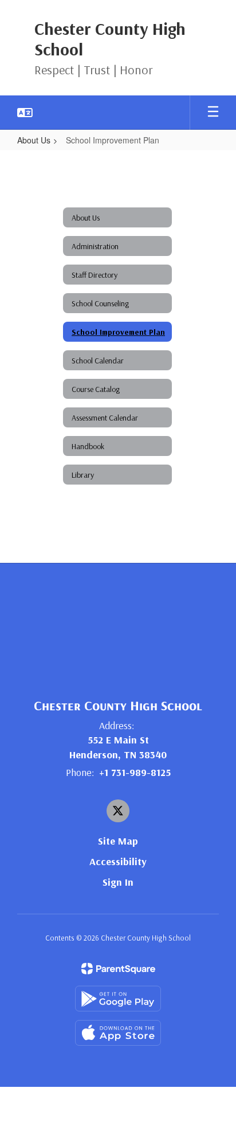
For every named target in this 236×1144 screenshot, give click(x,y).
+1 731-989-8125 (135, 772)
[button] (25, 112)
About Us (33, 140)
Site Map (118, 840)
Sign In (118, 882)
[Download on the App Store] (118, 1033)
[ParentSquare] (118, 968)
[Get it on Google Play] (118, 998)
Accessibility (118, 861)
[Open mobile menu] (213, 112)
